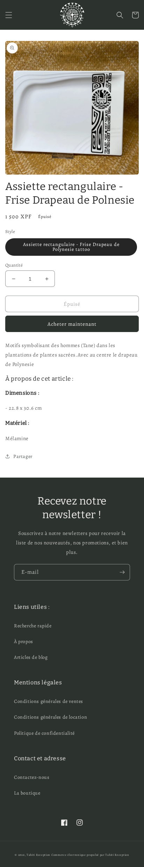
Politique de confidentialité (44, 733)
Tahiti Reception (38, 855)
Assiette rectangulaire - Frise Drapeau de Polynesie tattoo (71, 247)
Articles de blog (31, 657)
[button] (8, 15)
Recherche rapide (33, 625)
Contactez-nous (31, 777)
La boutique (27, 793)
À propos (23, 641)
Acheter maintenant (72, 323)
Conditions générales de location (50, 717)
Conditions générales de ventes (48, 701)
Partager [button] (23, 456)
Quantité (14, 265)
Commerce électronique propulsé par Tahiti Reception (90, 855)
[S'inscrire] (122, 572)
